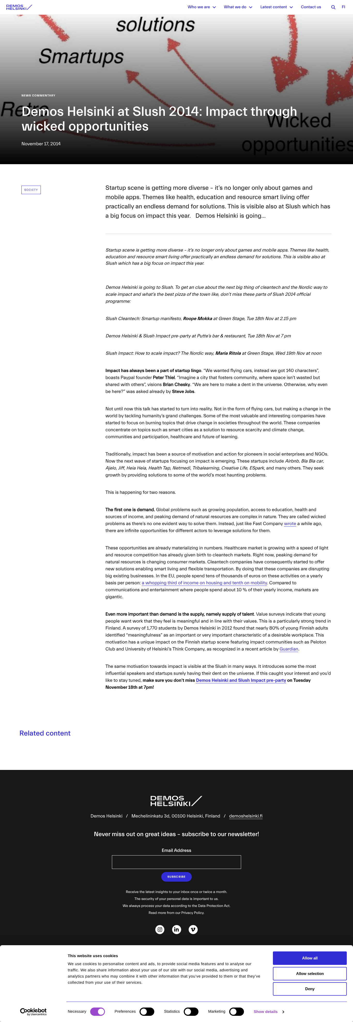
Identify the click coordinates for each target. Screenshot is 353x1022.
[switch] (147, 1012)
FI (343, 7)
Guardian (289, 649)
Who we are (199, 7)
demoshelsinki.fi (246, 816)
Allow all (310, 958)
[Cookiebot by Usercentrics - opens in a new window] (33, 1012)
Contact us (311, 7)
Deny (309, 989)
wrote (290, 523)
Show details (266, 1012)
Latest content (273, 7)
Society (31, 190)
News (26, 95)
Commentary (43, 95)
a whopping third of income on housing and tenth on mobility (204, 583)
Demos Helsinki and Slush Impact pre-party (241, 680)
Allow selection (310, 973)
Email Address (176, 850)
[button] (214, 7)
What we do (235, 7)
